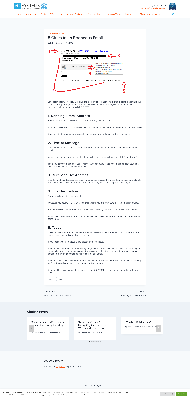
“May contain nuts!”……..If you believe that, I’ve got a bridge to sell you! (47, 325)
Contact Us (130, 14)
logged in (60, 366)
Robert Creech (56, 43)
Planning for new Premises (133, 294)
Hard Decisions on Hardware (57, 294)
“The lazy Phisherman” (138, 322)
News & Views (114, 14)
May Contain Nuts (56, 34)
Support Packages (75, 14)
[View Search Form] (173, 14)
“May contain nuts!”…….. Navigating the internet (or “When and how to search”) (93, 325)
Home (18, 14)
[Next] (158, 328)
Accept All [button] (181, 393)
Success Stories (95, 14)
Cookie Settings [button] (167, 393)
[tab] (89, 341)
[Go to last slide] (31, 328)
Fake (60, 279)
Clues (51, 279)
